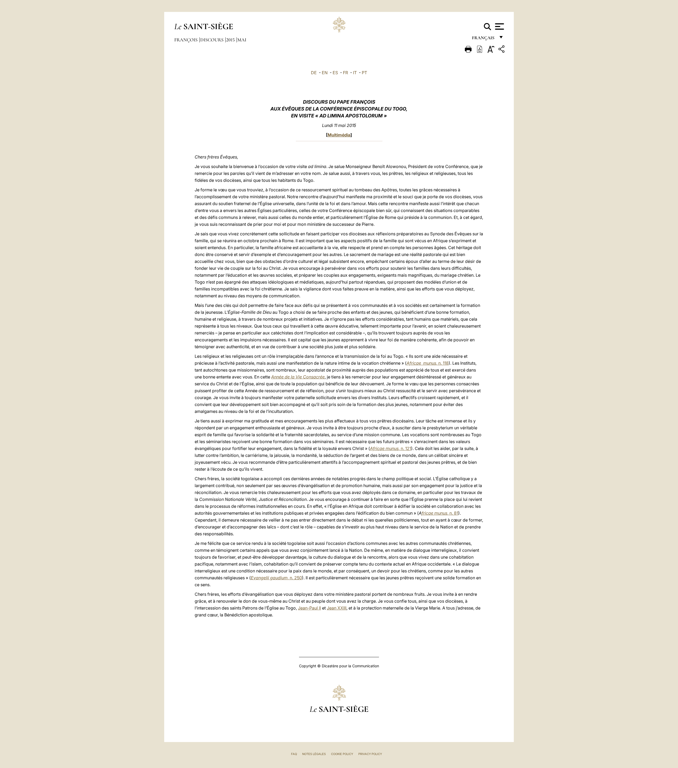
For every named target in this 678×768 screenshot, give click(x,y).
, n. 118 (428, 363)
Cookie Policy (342, 754)
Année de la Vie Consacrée (298, 376)
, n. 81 (452, 513)
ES (335, 72)
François (186, 40)
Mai (241, 40)
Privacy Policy (370, 754)
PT (364, 72)
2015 (231, 40)
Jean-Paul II (309, 608)
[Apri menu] (499, 26)
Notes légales (314, 754)
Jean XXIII (336, 608)
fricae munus (434, 513)
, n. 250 (276, 577)
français (483, 39)
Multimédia (339, 135)
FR (345, 72)
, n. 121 (390, 448)
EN (325, 72)
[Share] (502, 50)
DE (314, 72)
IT (355, 72)
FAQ (294, 754)
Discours (212, 40)
